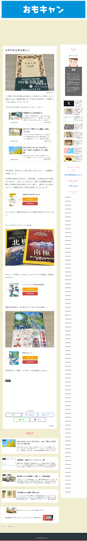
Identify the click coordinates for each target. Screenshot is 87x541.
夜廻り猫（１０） (27, 353)
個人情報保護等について (73, 175)
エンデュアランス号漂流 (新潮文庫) (33, 284)
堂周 (73, 70)
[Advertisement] (43, 32)
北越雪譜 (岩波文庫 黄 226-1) (31, 194)
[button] (38, 419)
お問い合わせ (73, 186)
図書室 (8, 380)
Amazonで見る (30, 199)
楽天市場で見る (30, 203)
